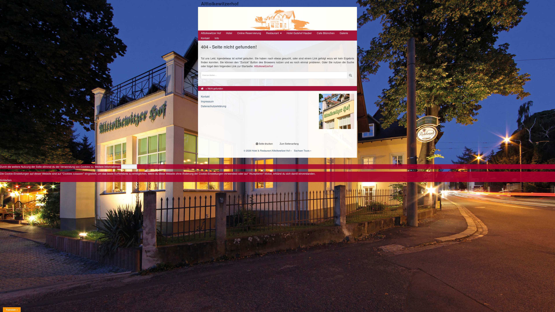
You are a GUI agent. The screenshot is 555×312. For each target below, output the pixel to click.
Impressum (207, 101)
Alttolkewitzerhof (220, 3)
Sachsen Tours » (302, 150)
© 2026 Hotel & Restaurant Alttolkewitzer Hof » (268, 150)
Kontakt (205, 96)
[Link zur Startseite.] (277, 18)
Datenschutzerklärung (213, 106)
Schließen (6, 180)
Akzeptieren (129, 166)
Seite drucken (265, 143)
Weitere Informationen (107, 166)
